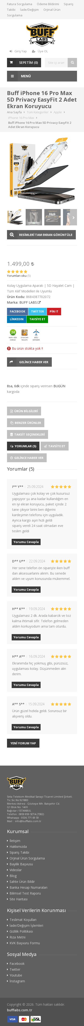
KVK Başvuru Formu (25, 943)
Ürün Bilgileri (26, 411)
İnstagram (17, 981)
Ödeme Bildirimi (48, 4)
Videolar (16, 870)
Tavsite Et (56, 446)
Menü (25, 76)
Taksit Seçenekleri (29, 434)
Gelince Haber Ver (33, 362)
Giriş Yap (20, 51)
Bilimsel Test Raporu (25, 893)
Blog (13, 876)
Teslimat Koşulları (23, 920)
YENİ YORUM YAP (23, 743)
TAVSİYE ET (37, 319)
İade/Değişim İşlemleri (26, 925)
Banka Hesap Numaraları (28, 887)
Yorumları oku (17, 275)
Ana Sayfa (14, 112)
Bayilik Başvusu (21, 864)
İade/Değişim (29, 9)
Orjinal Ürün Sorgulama (27, 858)
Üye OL (43, 51)
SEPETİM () (28, 62)
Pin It (54, 311)
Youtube (16, 975)
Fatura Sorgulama (19, 4)
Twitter (37, 311)
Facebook (17, 311)
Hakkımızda (18, 847)
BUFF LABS (28, 302)
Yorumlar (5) (25, 446)
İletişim (15, 841)
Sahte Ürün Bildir (22, 882)
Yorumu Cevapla (26, 542)
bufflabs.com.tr (19, 1010)
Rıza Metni (17, 937)
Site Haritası (19, 899)
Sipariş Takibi (19, 852)
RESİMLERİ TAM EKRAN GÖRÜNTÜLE (45, 235)
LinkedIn (17, 319)
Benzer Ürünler (27, 423)
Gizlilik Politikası (21, 931)
